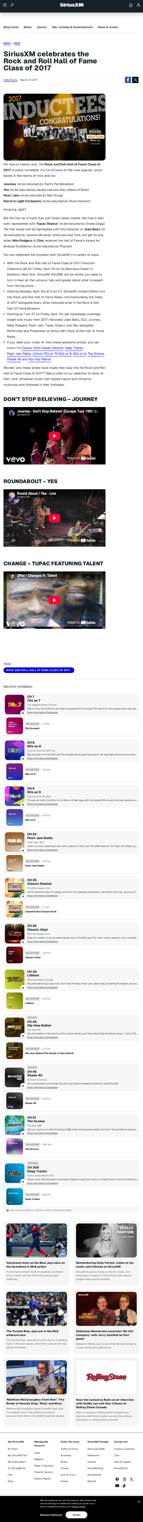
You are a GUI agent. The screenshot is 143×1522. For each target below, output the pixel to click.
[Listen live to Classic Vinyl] (14, 933)
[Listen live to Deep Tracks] (14, 1173)
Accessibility (94, 1474)
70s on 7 (33, 700)
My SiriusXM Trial (17, 1455)
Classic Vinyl (31, 348)
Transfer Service (43, 1472)
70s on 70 (51, 354)
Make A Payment (43, 1465)
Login (37, 1452)
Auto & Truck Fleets (68, 1478)
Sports (41, 27)
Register (39, 1459)
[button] (128, 80)
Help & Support (122, 1461)
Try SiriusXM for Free (17, 1471)
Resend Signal (42, 1478)
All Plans (13, 1448)
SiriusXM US (121, 1468)
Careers (91, 1461)
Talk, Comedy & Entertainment (72, 27)
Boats (64, 1461)
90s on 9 (79, 354)
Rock (17, 43)
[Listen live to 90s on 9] (14, 796)
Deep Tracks (74, 348)
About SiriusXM (95, 1448)
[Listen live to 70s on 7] (14, 704)
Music (28, 27)
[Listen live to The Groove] (14, 1125)
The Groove (96, 354)
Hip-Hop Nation (39, 359)
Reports (91, 1481)
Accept (76, 1514)
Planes (65, 1468)
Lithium (38, 354)
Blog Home (10, 27)
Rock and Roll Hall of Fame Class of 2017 (38, 670)
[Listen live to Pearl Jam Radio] (14, 842)
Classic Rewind (52, 348)
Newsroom (93, 1455)
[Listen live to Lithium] (14, 979)
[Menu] (5, 5)
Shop (10, 1481)
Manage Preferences (51, 1514)
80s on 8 (65, 354)
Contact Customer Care (124, 1452)
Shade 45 (14, 359)
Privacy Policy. (79, 1506)
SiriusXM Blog (95, 1468)
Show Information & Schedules (42, 712)
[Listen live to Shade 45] (14, 1077)
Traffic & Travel (69, 1448)
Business (66, 1455)
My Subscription (17, 1461)
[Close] (139, 1501)
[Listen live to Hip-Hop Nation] (14, 1027)
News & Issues (108, 27)
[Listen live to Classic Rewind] (14, 888)
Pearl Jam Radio (19, 354)
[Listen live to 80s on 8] (14, 750)
